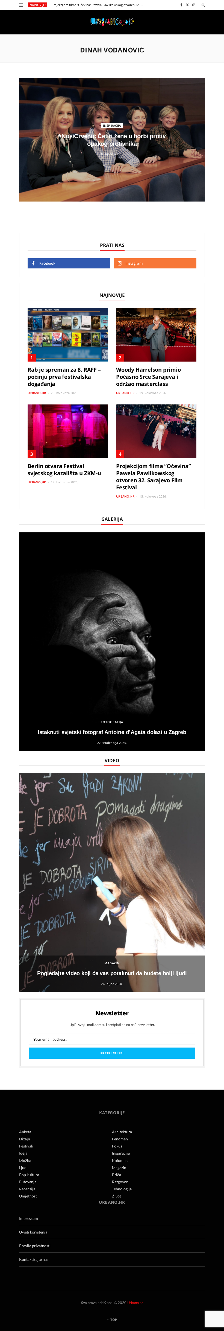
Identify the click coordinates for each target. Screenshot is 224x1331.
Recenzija (27, 1189)
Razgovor (120, 1181)
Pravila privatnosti (35, 1245)
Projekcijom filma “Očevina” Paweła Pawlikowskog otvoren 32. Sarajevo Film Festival (99, 5)
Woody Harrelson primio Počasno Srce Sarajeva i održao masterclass (148, 377)
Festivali (26, 1146)
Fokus (117, 1146)
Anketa (25, 1131)
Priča (116, 1174)
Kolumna (120, 1160)
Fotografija (112, 722)
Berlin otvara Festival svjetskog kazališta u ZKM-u (64, 469)
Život (116, 1196)
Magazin (112, 963)
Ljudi (23, 1167)
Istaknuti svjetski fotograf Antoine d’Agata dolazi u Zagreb (112, 732)
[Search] (203, 4)
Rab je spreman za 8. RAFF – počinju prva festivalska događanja (64, 377)
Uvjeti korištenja (33, 1232)
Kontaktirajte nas (33, 1259)
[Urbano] (112, 22)
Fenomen (120, 1139)
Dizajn (24, 1139)
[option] (112, 641)
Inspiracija (112, 125)
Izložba (25, 1160)
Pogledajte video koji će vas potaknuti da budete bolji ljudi (112, 973)
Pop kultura (29, 1174)
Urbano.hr (37, 393)
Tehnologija (122, 1189)
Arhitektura (122, 1131)
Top (113, 1319)
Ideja (23, 1153)
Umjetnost (28, 1196)
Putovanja (27, 1181)
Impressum (28, 1218)
